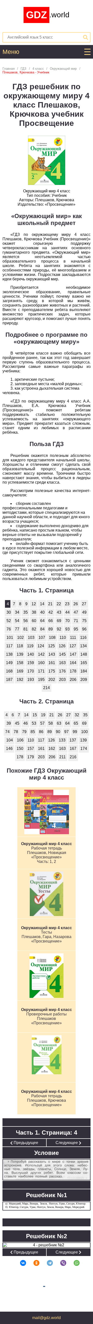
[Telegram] (46, 1263)
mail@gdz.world (46, 1318)
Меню (10, 52)
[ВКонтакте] (20, 1263)
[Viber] (60, 1263)
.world (47, 14)
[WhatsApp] (73, 1263)
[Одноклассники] (33, 1263)
